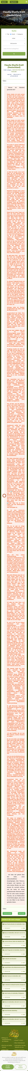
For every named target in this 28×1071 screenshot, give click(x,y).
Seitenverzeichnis (19, 1050)
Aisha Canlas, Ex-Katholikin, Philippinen (14, 993)
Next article (21, 913)
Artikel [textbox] (13, 38)
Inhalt (13, 34)
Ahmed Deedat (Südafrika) (10, 1010)
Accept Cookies (8, 1066)
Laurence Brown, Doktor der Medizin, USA (14, 941)
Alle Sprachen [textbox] (13, 43)
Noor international (20, 1043)
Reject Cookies (20, 1066)
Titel (8, 34)
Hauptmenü (14, 2)
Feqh (16, 1038)
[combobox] (14, 38)
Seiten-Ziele (5, 1050)
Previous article (7, 913)
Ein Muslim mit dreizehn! (10, 958)
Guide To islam (19, 1040)
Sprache (4, 2)
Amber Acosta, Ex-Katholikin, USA (12, 976)
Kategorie (20, 34)
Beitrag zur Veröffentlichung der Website (6, 1039)
